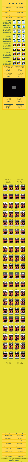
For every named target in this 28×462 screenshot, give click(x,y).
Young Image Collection (8, 446)
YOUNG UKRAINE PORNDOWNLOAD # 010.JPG (7, 41)
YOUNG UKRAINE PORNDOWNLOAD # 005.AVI (7, 52)
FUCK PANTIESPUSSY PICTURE (8, 363)
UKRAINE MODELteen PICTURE (20, 182)
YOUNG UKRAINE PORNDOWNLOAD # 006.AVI (7, 55)
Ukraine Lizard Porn (8, 441)
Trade (23, 461)
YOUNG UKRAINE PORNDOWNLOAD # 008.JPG (7, 37)
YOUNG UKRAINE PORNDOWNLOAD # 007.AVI (7, 57)
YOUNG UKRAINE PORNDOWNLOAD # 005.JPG (7, 30)
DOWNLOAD (8, 70)
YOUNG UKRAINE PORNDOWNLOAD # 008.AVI (7, 59)
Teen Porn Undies (20, 17)
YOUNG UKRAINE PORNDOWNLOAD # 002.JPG (7, 23)
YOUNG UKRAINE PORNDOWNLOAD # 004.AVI (7, 50)
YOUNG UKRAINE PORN (14, 3)
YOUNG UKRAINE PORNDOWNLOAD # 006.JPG (7, 32)
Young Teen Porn (8, 10)
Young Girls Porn (20, 9)
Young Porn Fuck (20, 448)
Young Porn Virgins (20, 15)
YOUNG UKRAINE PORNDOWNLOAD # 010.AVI (7, 64)
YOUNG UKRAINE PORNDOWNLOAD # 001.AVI (7, 43)
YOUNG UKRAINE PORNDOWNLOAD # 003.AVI (7, 48)
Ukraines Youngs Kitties (8, 456)
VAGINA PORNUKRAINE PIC (8, 360)
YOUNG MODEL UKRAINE (8, 104)
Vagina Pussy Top (8, 448)
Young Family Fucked (20, 10)
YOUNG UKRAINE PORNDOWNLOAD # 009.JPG (7, 39)
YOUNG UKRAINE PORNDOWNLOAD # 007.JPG (7, 34)
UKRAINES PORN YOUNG (8, 66)
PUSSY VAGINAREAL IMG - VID (20, 363)
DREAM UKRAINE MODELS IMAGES (20, 360)
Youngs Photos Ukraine (8, 17)
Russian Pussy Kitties (8, 9)
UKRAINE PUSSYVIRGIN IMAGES (20, 179)
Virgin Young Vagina (20, 441)
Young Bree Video (8, 440)
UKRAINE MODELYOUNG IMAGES (8, 179)
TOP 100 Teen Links (20, 438)
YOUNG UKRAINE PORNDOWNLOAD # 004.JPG (7, 27)
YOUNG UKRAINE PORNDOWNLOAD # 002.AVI (7, 46)
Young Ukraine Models (19, 7)
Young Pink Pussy (20, 456)
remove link (15, 461)
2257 (20, 461)
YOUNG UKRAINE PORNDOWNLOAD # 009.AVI (7, 62)
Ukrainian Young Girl (20, 440)
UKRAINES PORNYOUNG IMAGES (8, 182)
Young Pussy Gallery (8, 453)
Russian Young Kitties (20, 453)
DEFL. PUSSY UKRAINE (20, 104)
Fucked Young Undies (8, 15)
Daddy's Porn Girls (8, 12)
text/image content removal (9, 461)
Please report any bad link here (14, 460)
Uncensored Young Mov (20, 446)
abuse (18, 461)
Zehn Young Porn (8, 7)
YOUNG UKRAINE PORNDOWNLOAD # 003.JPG (7, 25)
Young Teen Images (8, 438)
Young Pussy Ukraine (20, 12)
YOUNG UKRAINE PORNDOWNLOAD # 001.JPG (7, 21)
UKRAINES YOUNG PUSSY (19, 66)
